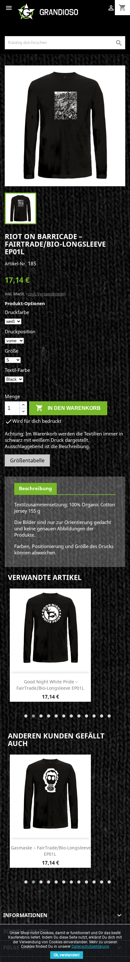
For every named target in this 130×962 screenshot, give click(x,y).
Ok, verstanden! (67, 955)
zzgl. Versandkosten (47, 294)
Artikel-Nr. (16, 264)
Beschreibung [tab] (35, 488)
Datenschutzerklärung (90, 946)
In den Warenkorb (68, 408)
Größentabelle (27, 460)
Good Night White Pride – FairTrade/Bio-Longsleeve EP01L (50, 685)
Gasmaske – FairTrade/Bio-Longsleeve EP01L (51, 851)
